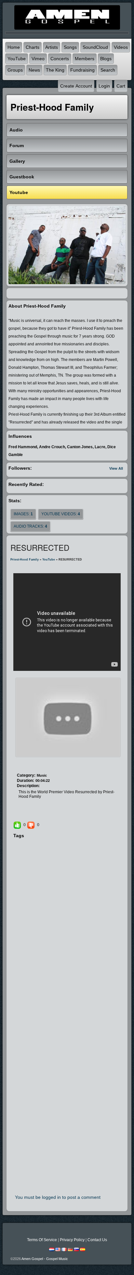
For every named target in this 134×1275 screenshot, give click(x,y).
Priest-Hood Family (24, 559)
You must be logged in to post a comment (57, 1197)
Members (84, 58)
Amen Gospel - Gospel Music (44, 1259)
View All (116, 468)
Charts (32, 47)
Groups (15, 70)
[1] (24, 762)
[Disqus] (67, 928)
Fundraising (82, 70)
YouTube (16, 58)
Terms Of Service (42, 1240)
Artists (51, 47)
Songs (70, 47)
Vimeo (38, 58)
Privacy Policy (72, 1240)
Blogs (106, 58)
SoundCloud (95, 47)
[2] (26, 762)
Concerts (59, 58)
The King (55, 70)
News (34, 70)
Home (13, 47)
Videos (121, 47)
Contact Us (97, 1240)
